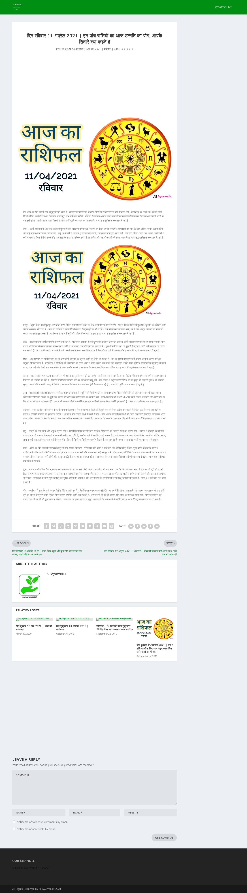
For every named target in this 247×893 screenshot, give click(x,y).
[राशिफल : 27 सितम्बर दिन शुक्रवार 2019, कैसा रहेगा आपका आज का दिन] (114, 619)
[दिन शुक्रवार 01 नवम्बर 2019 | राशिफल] (74, 619)
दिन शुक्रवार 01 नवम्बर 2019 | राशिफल (72, 627)
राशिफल (107, 49)
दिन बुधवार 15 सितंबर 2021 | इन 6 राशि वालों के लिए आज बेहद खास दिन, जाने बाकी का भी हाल (155, 648)
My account (223, 7)
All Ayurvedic (76, 49)
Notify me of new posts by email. (36, 829)
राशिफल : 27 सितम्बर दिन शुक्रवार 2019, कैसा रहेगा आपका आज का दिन (114, 627)
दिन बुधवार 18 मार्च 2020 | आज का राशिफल (34, 627)
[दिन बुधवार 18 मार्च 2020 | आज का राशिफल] (34, 619)
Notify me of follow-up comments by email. (42, 822)
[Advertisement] (94, 89)
